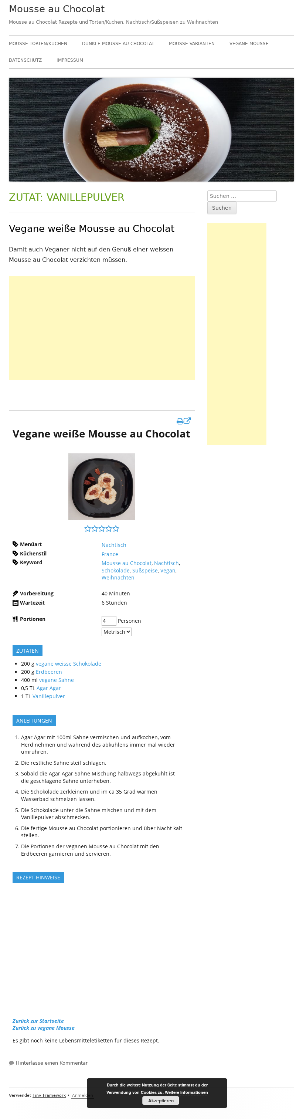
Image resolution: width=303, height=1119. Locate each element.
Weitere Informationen (186, 1092)
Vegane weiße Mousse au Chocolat (91, 228)
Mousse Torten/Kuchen (38, 43)
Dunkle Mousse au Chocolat (118, 43)
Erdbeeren (49, 671)
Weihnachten (118, 577)
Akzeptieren (161, 1100)
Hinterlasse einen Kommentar (52, 1063)
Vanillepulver (49, 696)
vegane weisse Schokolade (68, 663)
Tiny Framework (49, 1095)
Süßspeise (145, 570)
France (110, 554)
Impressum (70, 60)
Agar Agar (49, 688)
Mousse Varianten (192, 43)
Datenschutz (25, 60)
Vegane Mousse (249, 43)
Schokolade (116, 570)
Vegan (168, 570)
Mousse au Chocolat (57, 8)
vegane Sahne (56, 679)
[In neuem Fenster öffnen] (184, 421)
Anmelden (82, 1095)
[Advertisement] (102, 328)
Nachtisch (114, 544)
